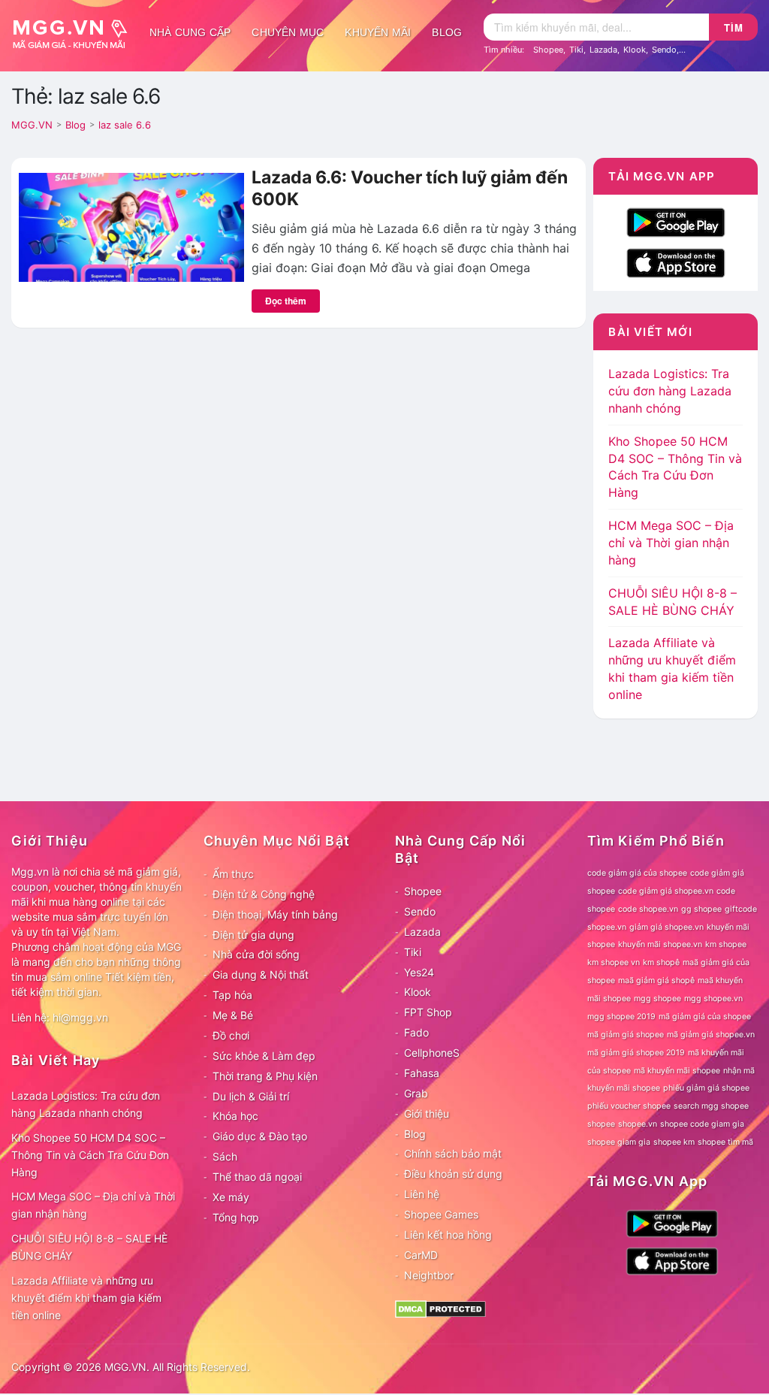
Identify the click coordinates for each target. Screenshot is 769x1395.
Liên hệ (421, 1194)
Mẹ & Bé (233, 1015)
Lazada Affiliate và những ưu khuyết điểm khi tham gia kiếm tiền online (86, 1297)
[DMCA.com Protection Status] (440, 1308)
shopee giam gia (618, 1142)
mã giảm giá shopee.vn (711, 1034)
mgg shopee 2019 (621, 1016)
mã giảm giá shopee (625, 1034)
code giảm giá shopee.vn (665, 891)
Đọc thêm (285, 300)
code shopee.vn (648, 909)
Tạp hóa (232, 994)
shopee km (674, 1142)
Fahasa (421, 1073)
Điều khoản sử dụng (453, 1173)
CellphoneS (432, 1052)
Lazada (603, 49)
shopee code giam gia (702, 1124)
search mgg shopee (711, 1106)
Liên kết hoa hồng (448, 1234)
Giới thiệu (426, 1113)
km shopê (661, 962)
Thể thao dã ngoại (257, 1176)
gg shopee (701, 909)
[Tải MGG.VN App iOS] (675, 261)
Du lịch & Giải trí (251, 1096)
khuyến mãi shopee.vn (660, 944)
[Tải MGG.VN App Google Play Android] (675, 220)
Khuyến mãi (378, 32)
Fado (416, 1032)
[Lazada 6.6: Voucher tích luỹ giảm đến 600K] (131, 226)
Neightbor (429, 1275)
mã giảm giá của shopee (705, 1016)
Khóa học (235, 1115)
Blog (447, 32)
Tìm (733, 27)
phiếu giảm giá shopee (706, 1088)
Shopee (548, 49)
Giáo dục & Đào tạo (260, 1136)
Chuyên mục (288, 32)
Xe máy (231, 1197)
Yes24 (419, 972)
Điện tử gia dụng (253, 934)
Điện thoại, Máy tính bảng (275, 914)
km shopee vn (613, 962)
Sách (225, 1156)
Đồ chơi (231, 1035)
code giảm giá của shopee (637, 873)
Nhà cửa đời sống (256, 954)
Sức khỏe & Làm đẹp (264, 1055)
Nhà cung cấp (190, 32)
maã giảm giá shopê (656, 980)
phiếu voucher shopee (629, 1106)
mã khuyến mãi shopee (677, 1071)
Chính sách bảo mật (453, 1153)
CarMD (421, 1254)
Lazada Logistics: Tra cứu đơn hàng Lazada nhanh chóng (669, 391)
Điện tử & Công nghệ (264, 894)
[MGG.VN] (75, 32)
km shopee (725, 944)
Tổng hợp (236, 1217)
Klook (634, 49)
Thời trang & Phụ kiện (265, 1076)
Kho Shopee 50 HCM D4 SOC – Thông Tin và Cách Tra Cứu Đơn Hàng (90, 1155)
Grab (416, 1093)
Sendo (664, 49)
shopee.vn (637, 1124)
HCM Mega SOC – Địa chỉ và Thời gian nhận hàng (671, 542)
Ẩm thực (233, 873)
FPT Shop (428, 1012)
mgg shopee (657, 998)
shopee (601, 1124)
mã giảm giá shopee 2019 (636, 1053)
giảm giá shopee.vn (666, 927)
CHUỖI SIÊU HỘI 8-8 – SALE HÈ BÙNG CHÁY (89, 1247)
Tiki (576, 49)
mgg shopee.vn (713, 998)
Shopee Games (441, 1214)
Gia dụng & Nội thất (261, 974)
